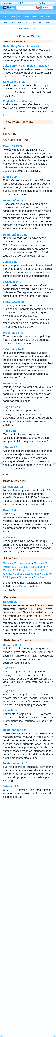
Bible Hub (39, 577)
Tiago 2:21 (9, 430)
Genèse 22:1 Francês (16, 570)
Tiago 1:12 (9, 668)
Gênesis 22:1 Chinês (26, 573)
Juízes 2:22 (10, 261)
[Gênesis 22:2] (52, 470)
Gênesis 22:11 (12, 710)
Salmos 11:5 (11, 786)
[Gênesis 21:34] (3, 470)
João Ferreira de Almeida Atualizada (26, 65)
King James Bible (14, 81)
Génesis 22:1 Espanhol (32, 566)
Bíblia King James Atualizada (21, 46)
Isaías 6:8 (9, 537)
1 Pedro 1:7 (10, 447)
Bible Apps (25, 577)
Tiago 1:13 (9, 691)
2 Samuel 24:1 (12, 281)
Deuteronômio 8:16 (15, 763)
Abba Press (19, 586)
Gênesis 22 (10, 601)
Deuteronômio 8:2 (14, 200)
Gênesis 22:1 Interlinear (17, 563)
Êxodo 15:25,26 (13, 146)
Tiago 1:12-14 (11, 407)
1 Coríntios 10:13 (14, 349)
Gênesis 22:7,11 (13, 486)
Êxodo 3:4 (9, 510)
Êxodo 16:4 (10, 176)
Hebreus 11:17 (12, 383)
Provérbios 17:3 (13, 332)
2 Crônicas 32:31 (13, 302)
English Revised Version (18, 101)
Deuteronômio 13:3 (15, 234)
